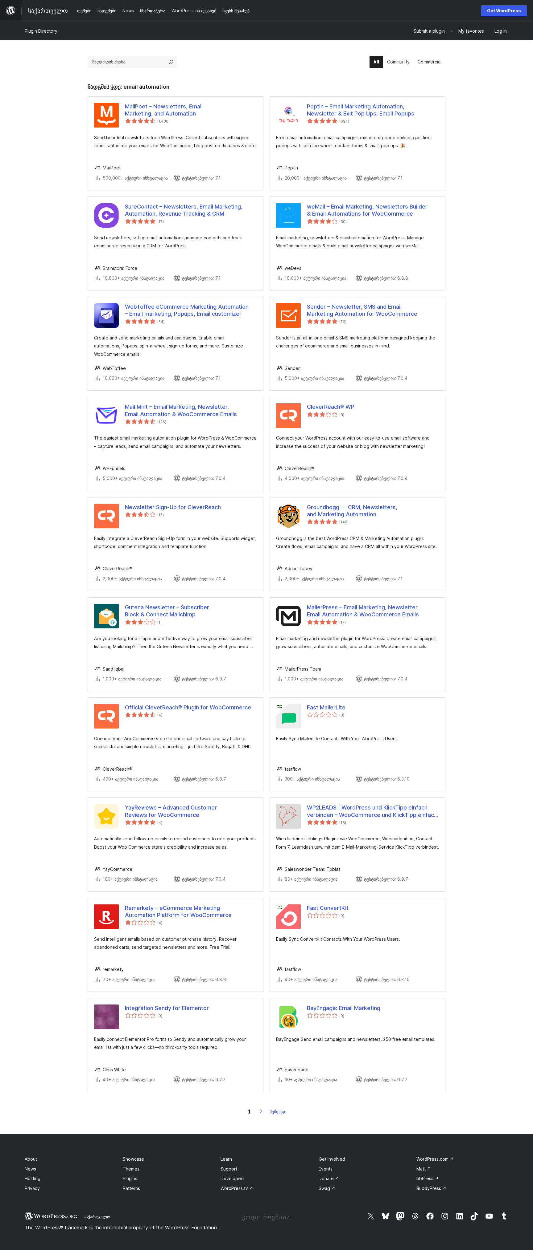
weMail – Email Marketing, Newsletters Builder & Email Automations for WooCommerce (367, 210)
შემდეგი (278, 1111)
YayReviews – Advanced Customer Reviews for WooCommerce (171, 811)
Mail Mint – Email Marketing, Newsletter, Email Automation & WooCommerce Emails (181, 410)
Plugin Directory (41, 31)
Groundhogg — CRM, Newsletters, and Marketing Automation (352, 510)
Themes (131, 1168)
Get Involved (332, 1159)
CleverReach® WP (330, 407)
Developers (233, 1178)
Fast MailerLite (326, 707)
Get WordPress (504, 10)
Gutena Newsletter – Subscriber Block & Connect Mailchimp (167, 611)
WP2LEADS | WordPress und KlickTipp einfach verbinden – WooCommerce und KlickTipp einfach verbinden (372, 811)
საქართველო (97, 1216)
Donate (329, 1178)
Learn (226, 1159)
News (30, 1168)
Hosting (32, 1178)
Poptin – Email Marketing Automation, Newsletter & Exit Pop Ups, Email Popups (360, 110)
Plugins (130, 1178)
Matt (423, 1168)
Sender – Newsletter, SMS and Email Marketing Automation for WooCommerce (362, 310)
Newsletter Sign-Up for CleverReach (173, 507)
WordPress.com (435, 1159)
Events (326, 1168)
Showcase (133, 1159)
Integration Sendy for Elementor (167, 1008)
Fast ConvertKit (328, 908)
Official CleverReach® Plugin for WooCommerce (188, 707)
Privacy (32, 1188)
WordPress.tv (237, 1188)
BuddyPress (431, 1188)
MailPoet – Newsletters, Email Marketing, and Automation (164, 110)
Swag (327, 1188)
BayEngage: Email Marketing (343, 1008)
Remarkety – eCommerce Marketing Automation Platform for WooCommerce (178, 911)
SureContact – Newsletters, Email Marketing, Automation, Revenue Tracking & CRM (183, 210)
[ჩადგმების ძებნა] (171, 62)
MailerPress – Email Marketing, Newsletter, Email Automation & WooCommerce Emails (363, 611)
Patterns (131, 1188)
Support (229, 1168)
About (31, 1159)
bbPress (427, 1178)
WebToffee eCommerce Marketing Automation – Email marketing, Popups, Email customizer (187, 310)
